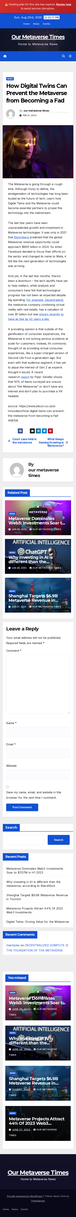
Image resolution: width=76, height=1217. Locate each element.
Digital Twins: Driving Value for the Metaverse (37, 921)
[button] (63, 56)
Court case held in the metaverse (24, 441)
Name (11, 723)
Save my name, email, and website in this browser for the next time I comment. (33, 795)
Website (11, 765)
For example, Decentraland (44, 300)
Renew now (63, 4)
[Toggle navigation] (70, 56)
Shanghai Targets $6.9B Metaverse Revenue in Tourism (33, 600)
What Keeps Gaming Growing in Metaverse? (51, 442)
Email (11, 744)
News (36, 23)
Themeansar (38, 1200)
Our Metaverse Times (38, 37)
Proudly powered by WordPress (25, 1196)
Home (26, 23)
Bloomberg (21, 237)
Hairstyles (13, 945)
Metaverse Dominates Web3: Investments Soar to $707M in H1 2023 (36, 523)
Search (11, 827)
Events (46, 23)
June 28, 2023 (21, 1009)
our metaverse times (36, 110)
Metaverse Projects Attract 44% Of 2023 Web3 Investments (36, 1123)
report (25, 377)
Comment (14, 650)
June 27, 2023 (21, 1089)
